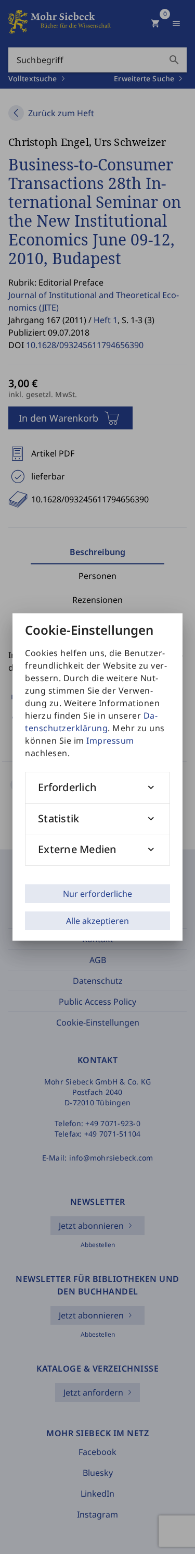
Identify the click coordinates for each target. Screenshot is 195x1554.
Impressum (110, 740)
